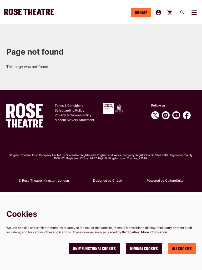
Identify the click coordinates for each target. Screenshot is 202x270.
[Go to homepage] (31, 12)
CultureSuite (174, 180)
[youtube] (176, 115)
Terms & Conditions (69, 106)
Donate (141, 12)
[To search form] (182, 12)
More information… (155, 232)
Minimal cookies (144, 248)
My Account (158, 12)
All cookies (182, 248)
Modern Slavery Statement (74, 120)
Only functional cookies (94, 248)
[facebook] (187, 115)
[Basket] (170, 12)
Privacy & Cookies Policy (73, 115)
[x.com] (155, 115)
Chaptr (117, 180)
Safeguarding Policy (69, 110)
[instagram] (166, 115)
